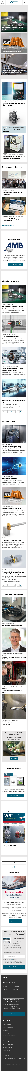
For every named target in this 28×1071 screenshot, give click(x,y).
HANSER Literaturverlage (9, 1058)
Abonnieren (14, 1014)
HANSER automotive (8, 1027)
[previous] (3, 850)
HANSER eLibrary (7, 1050)
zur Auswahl (14, 758)
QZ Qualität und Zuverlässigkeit (10, 1035)
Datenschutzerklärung (10, 961)
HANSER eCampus (7, 1055)
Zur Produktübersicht (15, 795)
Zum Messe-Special (15, 264)
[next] (7, 850)
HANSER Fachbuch (7, 1047)
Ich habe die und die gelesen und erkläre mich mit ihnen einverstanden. (13, 961)
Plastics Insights (6, 1033)
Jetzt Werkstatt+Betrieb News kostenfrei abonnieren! (14, 967)
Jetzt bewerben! (15, 921)
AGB (12, 959)
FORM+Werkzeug (7, 1024)
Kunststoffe (5, 1030)
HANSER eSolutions (7, 1053)
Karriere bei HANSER (8, 1044)
